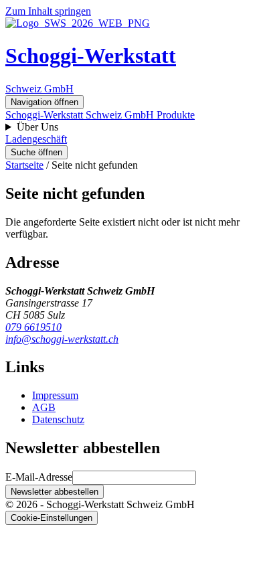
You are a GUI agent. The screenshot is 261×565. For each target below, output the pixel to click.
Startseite (24, 165)
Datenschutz (58, 419)
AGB (44, 407)
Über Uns (37, 127)
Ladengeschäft (36, 139)
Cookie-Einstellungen (51, 518)
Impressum (55, 395)
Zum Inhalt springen (48, 11)
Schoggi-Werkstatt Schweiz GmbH (81, 114)
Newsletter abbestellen (54, 492)
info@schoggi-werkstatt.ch (61, 339)
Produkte (176, 114)
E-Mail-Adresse (38, 477)
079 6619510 (33, 327)
